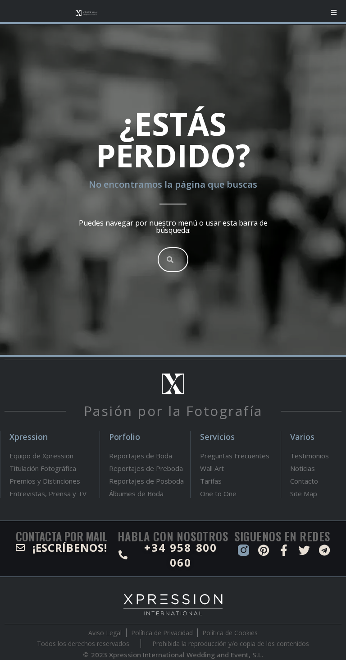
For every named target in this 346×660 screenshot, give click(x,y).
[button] (333, 12)
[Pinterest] (263, 550)
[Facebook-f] (284, 550)
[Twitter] (304, 550)
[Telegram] (324, 550)
